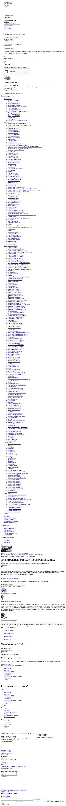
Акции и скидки (9, 519)
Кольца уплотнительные (15, 338)
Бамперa (11, 371)
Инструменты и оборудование (17, 427)
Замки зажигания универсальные (18, 213)
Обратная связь (5, 750)
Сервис (6, 679)
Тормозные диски (13, 359)
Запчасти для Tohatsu (14, 484)
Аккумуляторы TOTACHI (15, 256)
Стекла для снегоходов (15, 413)
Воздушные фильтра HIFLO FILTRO (19, 263)
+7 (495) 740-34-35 (6, 752)
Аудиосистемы (12, 417)
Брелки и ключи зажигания (16, 420)
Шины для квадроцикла (15, 323)
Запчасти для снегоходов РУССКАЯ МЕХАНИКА (24, 190)
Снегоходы (11, 119)
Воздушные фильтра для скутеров (18, 267)
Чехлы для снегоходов (15, 414)
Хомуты (11, 437)
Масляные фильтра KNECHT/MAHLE (19, 304)
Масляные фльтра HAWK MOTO (18, 300)
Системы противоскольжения (17, 385)
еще (5, 705)
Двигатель (11, 126)
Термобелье (12, 458)
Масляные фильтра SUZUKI (16, 307)
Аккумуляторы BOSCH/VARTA (18, 250)
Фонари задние (13, 225)
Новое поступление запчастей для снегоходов (14, 553)
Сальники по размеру (15, 342)
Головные (11, 448)
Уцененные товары (9, 522)
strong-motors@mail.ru (47, 737)
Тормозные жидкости (14, 294)
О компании (7, 2)
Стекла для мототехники (15, 396)
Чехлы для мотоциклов (15, 397)
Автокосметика (13, 284)
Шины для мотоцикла (15, 325)
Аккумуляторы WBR (14, 258)
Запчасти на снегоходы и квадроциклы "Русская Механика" (18, 556)
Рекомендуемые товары (11, 521)
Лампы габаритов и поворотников (18, 277)
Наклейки (11, 430)
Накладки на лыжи (14, 410)
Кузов (10, 171)
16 (15, 528)
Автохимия (12, 286)
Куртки (10, 456)
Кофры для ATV (13, 377)
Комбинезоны (12, 454)
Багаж (10, 419)
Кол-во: (3, 762)
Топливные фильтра (14, 354)
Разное (10, 219)
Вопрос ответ (8, 3)
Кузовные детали (13, 128)
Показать (6, 540)
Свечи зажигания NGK (15, 346)
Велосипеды (7, 678)
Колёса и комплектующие (16, 502)
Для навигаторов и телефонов (17, 393)
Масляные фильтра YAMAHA (17, 309)
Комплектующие (13, 321)
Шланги (11, 355)
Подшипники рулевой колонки (17, 315)
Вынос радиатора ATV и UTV (17, 372)
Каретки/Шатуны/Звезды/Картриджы (19, 499)
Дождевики (12, 451)
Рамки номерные (13, 439)
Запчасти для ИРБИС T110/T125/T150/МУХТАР (22, 188)
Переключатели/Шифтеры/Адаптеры (19, 504)
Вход (5, 27)
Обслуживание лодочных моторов (11, 601)
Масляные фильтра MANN (16, 306)
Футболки (11, 459)
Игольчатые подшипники (16, 312)
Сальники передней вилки (16, 340)
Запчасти (6, 670)
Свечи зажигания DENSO (16, 345)
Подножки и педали (14, 506)
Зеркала (11, 424)
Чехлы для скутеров (14, 403)
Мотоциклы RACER (14, 105)
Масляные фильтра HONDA (16, 303)
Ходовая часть (12, 140)
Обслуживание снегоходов (8, 620)
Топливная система (14, 136)
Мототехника (8, 668)
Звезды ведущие (13, 273)
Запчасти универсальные (15, 489)
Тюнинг (10, 402)
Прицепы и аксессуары (15, 433)
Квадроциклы (8, 531)
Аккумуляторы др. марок (15, 260)
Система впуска (13, 130)
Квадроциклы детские (14, 109)
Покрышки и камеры (15, 507)
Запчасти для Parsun (14, 481)
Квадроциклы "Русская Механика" (18, 111)
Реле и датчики (13, 221)
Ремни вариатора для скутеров (17, 334)
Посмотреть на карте (7, 741)
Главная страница (6, 664)
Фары (10, 224)
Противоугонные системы (16, 434)
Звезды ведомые (13, 272)
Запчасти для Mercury (14, 479)
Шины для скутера (14, 326)
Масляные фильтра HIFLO (16, 301)
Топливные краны (13, 352)
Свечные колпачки (14, 222)
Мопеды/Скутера (9, 528)
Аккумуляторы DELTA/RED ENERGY (20, 252)
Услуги (3, 588)
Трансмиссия (12, 139)
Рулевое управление (14, 509)
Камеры (11, 320)
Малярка (11, 283)
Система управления (14, 134)
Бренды (6, 5)
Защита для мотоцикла (14, 394)
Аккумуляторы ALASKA (16, 249)
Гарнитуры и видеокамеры (16, 422)
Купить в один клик (20, 790)
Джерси (10, 450)
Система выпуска (13, 156)
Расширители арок (13, 383)
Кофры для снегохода (14, 408)
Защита (10, 453)
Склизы (10, 411)
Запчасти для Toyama (14, 485)
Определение (8, 19)
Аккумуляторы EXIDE (15, 253)
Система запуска (13, 133)
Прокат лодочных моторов (8, 593)
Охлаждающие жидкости (15, 292)
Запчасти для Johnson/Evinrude (17, 478)
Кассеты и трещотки (14, 501)
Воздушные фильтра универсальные (19, 269)
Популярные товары (10, 518)
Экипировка (7, 674)
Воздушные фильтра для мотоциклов (19, 266)
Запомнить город (9, 25)
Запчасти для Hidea (14, 475)
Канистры (11, 376)
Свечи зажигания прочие (16, 348)
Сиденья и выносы (14, 510)
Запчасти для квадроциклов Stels (18, 145)
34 (12, 530)
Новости (3, 545)
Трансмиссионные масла (15, 295)
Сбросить (7, 542)
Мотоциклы (7, 530)
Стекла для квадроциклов (15, 388)
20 (13, 531)
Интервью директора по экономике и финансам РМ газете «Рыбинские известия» (25, 563)
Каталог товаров (5, 96)
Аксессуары (7, 673)
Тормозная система (14, 137)
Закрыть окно (8, 88)
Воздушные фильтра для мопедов (18, 264)
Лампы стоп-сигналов (15, 280)
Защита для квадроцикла (16, 374)
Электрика (11, 142)
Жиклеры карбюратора (15, 351)
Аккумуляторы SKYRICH (16, 255)
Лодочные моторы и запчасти (13, 676)
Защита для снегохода (14, 407)
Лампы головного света (15, 278)
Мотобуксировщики (10, 533)
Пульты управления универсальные (19, 218)
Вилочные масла (13, 287)
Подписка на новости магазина (10, 578)
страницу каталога (20, 661)
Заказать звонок (8, 15)
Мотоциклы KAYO (14, 103)
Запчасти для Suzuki (14, 482)
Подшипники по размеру (16, 314)
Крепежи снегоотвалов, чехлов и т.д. (19, 379)
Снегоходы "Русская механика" (17, 120)
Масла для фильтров (14, 289)
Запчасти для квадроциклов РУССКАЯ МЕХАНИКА (25, 147)
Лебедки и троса (13, 380)
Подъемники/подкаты (14, 431)
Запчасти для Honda (14, 476)
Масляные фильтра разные (16, 298)
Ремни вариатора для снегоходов (18, 335)
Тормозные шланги (14, 362)
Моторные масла (13, 290)
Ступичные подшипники (16, 317)
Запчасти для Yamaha (15, 487)
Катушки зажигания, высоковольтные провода (22, 215)
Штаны (10, 461)
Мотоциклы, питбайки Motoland (17, 106)
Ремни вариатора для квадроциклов (19, 332)
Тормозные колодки (14, 360)
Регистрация (8, 28)
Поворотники (12, 216)
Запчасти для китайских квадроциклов (20, 148)
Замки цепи (12, 365)
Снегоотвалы (12, 386)
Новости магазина (7, 584)
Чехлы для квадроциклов (16, 389)
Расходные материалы (10, 671)
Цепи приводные (13, 366)
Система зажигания (14, 131)
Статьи (6, 6)
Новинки (7, 516)
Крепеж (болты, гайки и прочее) (18, 428)
